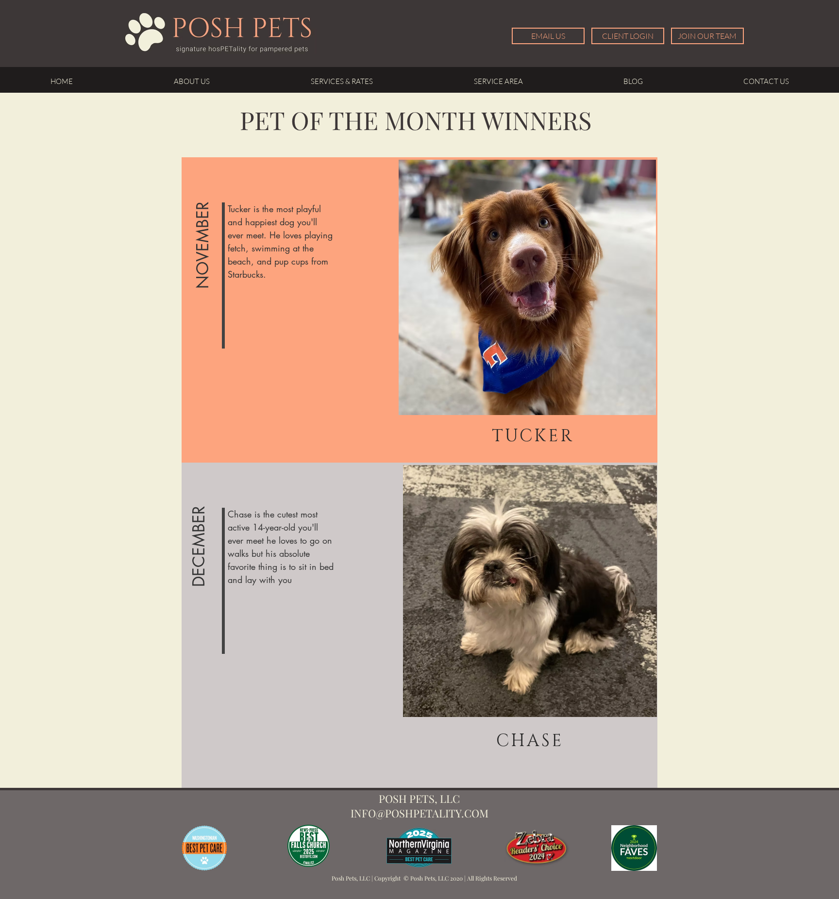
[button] (203, 245)
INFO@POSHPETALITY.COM (419, 813)
